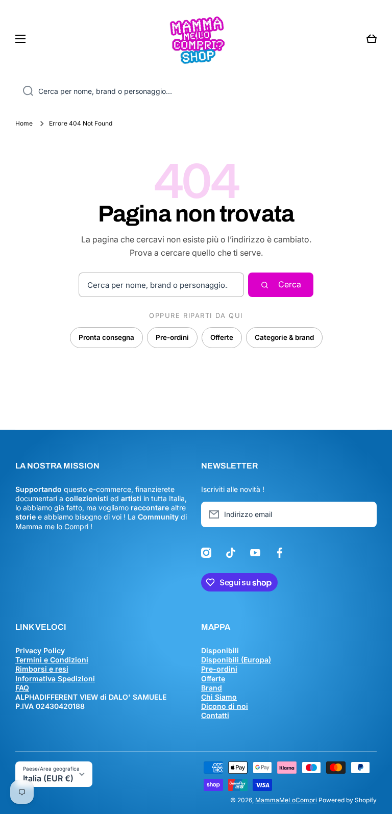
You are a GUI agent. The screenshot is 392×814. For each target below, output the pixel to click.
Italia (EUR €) (48, 778)
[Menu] (23, 39)
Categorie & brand (284, 337)
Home (24, 123)
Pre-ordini (172, 337)
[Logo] (196, 39)
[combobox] (196, 91)
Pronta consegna (106, 337)
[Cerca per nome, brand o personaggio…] (24, 91)
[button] (371, 39)
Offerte (221, 337)
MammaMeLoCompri (286, 800)
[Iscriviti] (364, 514)
